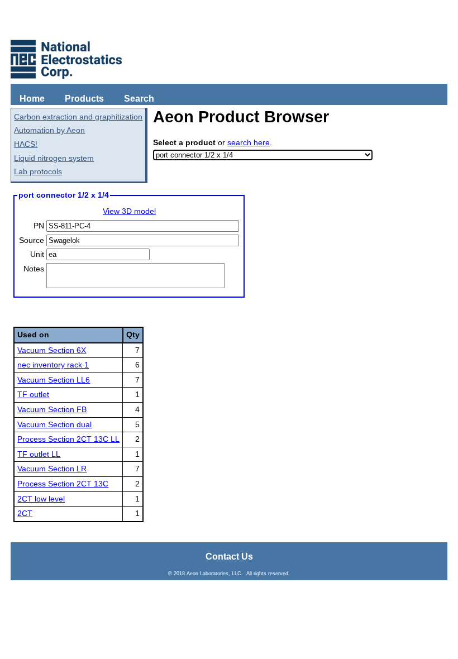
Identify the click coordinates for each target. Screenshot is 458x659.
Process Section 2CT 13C (62, 483)
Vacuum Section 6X (51, 350)
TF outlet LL (38, 454)
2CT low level (41, 498)
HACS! (25, 144)
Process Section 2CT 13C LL (68, 438)
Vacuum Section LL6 (53, 379)
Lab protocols (38, 171)
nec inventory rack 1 (53, 364)
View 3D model (129, 211)
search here (248, 142)
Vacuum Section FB (52, 409)
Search (139, 98)
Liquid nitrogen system (54, 158)
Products (84, 98)
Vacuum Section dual (54, 424)
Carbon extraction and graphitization (78, 116)
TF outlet (33, 394)
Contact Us (229, 556)
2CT (24, 513)
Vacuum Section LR (52, 468)
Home (32, 98)
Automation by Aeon (49, 130)
